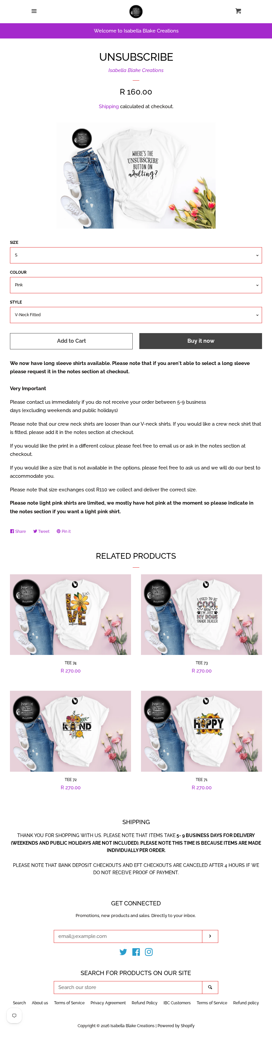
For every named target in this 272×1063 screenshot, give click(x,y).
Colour (18, 272)
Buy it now (200, 341)
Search (19, 1003)
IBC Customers (177, 1003)
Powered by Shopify (176, 1026)
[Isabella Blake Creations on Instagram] (149, 954)
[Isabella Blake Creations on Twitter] (123, 954)
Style (16, 302)
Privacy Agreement (108, 1003)
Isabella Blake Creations (136, 70)
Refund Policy (145, 1003)
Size (14, 242)
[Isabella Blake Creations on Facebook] (136, 954)
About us (40, 1003)
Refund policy (246, 1003)
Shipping (109, 106)
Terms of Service (69, 1003)
